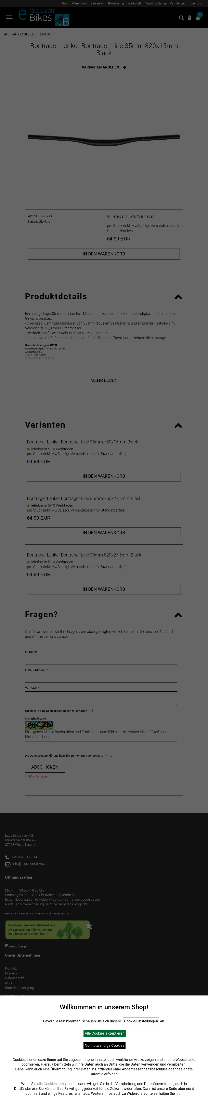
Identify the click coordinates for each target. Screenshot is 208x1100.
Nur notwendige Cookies (104, 1045)
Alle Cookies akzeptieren (105, 1033)
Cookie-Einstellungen (141, 1021)
